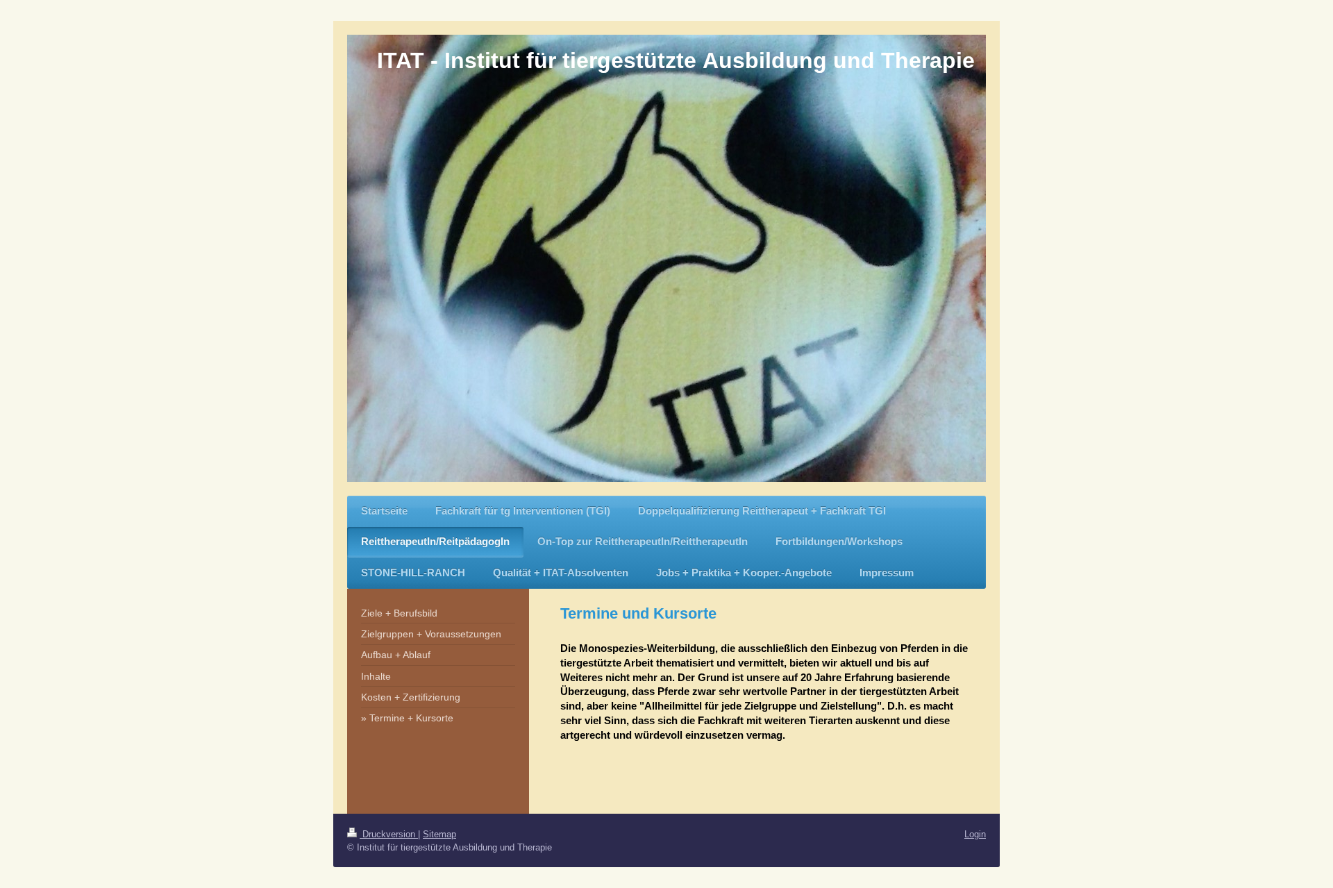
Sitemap (439, 833)
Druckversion (389, 833)
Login (975, 833)
